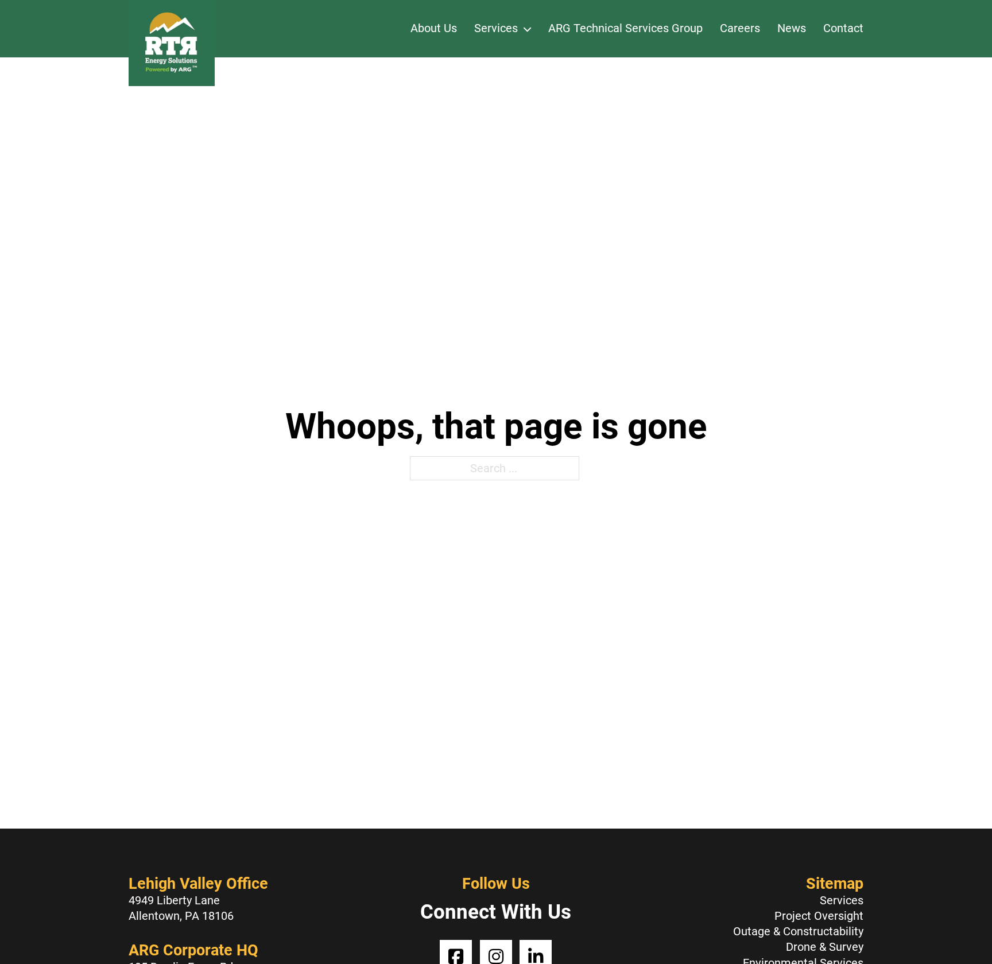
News (791, 28)
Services (496, 28)
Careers (740, 28)
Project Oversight (818, 916)
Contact (843, 28)
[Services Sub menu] (527, 28)
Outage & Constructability (798, 931)
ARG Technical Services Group (625, 28)
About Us (433, 28)
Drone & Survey (824, 947)
